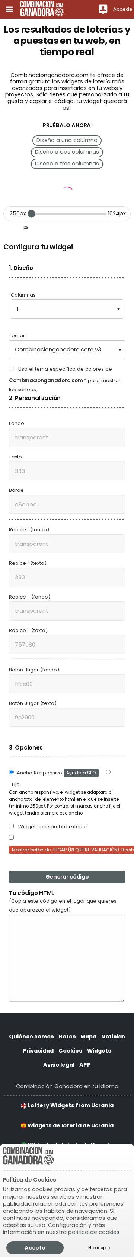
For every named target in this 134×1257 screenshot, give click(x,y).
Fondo (16, 423)
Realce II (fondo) (29, 596)
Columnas (23, 295)
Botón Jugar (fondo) (34, 669)
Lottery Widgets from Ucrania (70, 1105)
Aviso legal (58, 1065)
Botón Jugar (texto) (33, 703)
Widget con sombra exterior (52, 826)
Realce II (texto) (28, 630)
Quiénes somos (31, 1036)
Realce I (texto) (28, 563)
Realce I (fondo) (29, 529)
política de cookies (93, 1232)
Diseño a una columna (67, 140)
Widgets (99, 1050)
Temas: (18, 335)
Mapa (88, 1036)
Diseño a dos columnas (67, 151)
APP (85, 1065)
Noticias (113, 1036)
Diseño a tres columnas (67, 163)
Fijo (16, 784)
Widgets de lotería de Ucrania (70, 1125)
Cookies (70, 1050)
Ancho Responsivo (56, 772)
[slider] (31, 214)
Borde (16, 490)
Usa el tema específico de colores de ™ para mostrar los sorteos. (65, 379)
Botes (67, 1036)
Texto (15, 456)
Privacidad (38, 1050)
